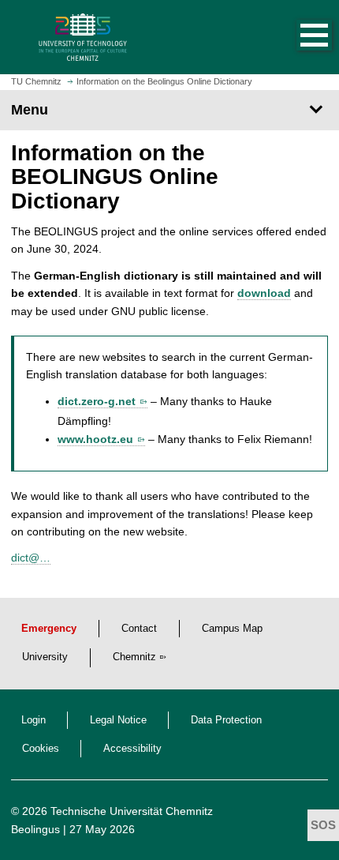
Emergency (48, 628)
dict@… (30, 557)
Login (33, 720)
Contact (139, 628)
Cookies (40, 748)
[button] (298, 37)
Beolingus (35, 829)
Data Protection (226, 720)
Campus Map (232, 628)
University (45, 657)
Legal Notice (118, 720)
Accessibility (132, 748)
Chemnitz (134, 657)
